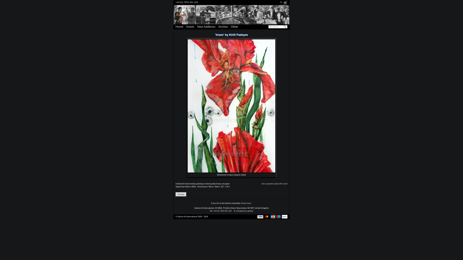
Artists (190, 26)
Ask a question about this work (274, 184)
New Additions (206, 26)
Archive (223, 26)
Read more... (246, 203)
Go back (181, 194)
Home (179, 26)
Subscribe (215, 203)
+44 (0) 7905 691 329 (187, 2)
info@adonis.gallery (244, 211)
